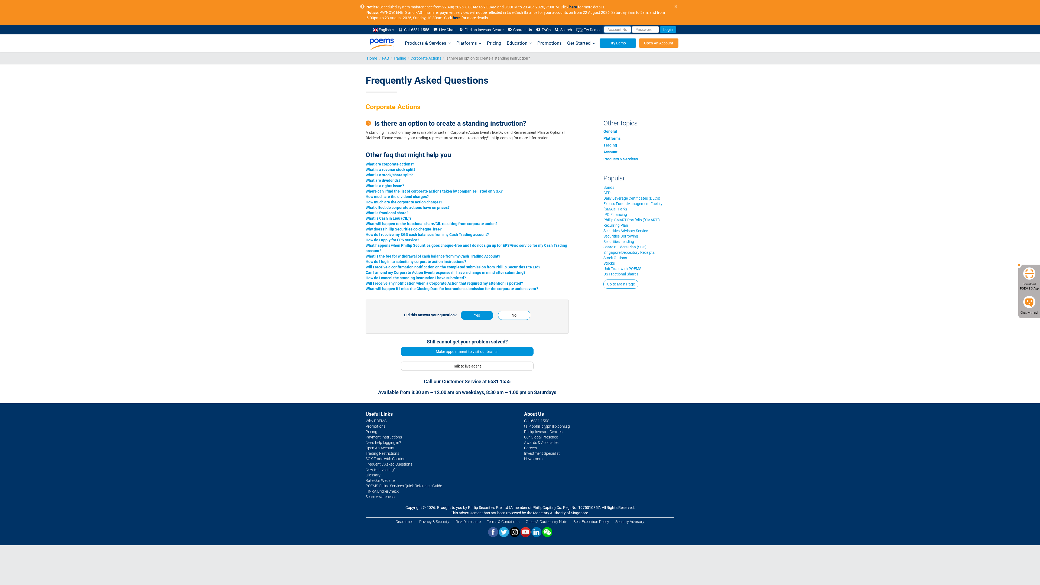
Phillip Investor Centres (543, 432)
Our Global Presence (541, 437)
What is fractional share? (387, 213)
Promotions (549, 43)
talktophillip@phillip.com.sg (547, 426)
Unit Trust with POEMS (622, 268)
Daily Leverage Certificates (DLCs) (631, 198)
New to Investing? (380, 469)
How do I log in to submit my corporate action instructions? (416, 261)
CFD (606, 193)
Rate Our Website (380, 480)
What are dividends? (383, 180)
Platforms (466, 43)
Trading (400, 58)
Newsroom (533, 459)
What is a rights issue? (385, 186)
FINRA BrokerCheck (382, 491)
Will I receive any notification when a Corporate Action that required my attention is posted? (444, 283)
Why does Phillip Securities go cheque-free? (404, 229)
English (385, 30)
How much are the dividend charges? (397, 196)
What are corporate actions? (390, 164)
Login (668, 29)
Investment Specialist (542, 453)
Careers (530, 448)
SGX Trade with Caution (385, 459)
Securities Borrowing (620, 236)
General (610, 131)
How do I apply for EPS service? (392, 240)
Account (610, 152)
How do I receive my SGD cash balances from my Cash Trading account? (427, 234)
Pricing (494, 43)
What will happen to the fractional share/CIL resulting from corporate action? (432, 224)
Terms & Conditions (503, 521)
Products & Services (425, 43)
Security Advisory (629, 521)
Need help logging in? (383, 442)
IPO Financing (615, 214)
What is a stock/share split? (389, 175)
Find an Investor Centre (483, 30)
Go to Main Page (621, 284)
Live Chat (446, 30)
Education (517, 43)
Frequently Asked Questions (389, 464)
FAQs (545, 30)
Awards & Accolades (541, 442)
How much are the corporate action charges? (404, 202)
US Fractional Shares (620, 274)
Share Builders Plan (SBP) (624, 247)
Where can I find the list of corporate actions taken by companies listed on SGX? (434, 191)
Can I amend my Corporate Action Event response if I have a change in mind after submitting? (445, 272)
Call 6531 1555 (415, 30)
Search (565, 30)
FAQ (385, 58)
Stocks (609, 263)
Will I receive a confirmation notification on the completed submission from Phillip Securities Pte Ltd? (453, 267)
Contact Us (522, 30)
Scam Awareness (380, 497)
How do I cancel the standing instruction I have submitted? (416, 278)
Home (372, 58)
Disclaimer (404, 521)
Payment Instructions (384, 437)
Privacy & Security (434, 521)
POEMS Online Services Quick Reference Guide (404, 486)
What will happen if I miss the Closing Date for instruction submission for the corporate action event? (452, 289)
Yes (477, 315)
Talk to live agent (467, 366)
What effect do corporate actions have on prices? (408, 207)
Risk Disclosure (468, 521)
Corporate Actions (426, 58)
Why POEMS (376, 421)
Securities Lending (618, 241)
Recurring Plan (615, 225)
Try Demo (591, 30)
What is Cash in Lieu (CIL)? (388, 218)
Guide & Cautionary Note (546, 521)
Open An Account (658, 43)
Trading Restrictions (382, 453)
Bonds (608, 187)
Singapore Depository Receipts (629, 252)
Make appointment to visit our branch (467, 351)
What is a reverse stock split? (390, 169)
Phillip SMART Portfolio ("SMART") (631, 220)
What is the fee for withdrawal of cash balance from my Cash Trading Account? (433, 256)
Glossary (373, 475)
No (514, 315)
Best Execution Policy (591, 521)
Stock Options (615, 258)
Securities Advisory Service (625, 231)
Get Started (579, 43)
